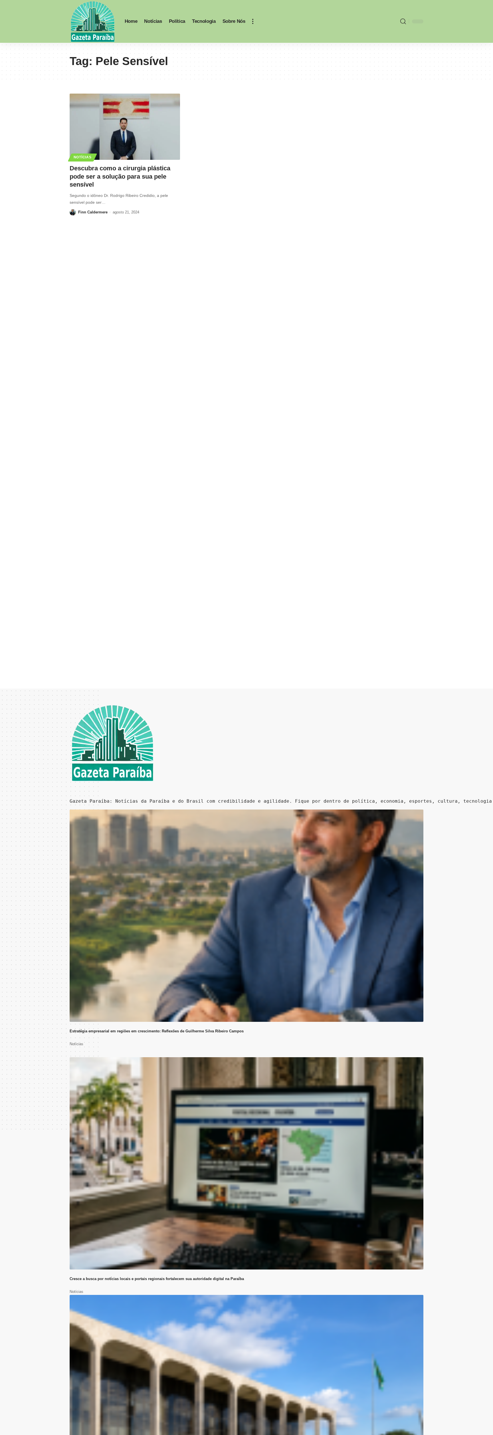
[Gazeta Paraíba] (93, 21)
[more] (253, 21)
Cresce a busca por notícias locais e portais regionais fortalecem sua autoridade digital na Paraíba (157, 1279)
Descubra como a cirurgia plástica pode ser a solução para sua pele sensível (120, 176)
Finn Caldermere (93, 212)
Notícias (83, 157)
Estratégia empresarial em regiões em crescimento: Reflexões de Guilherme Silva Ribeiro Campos (157, 1031)
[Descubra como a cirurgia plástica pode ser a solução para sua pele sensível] (125, 127)
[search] (403, 21)
